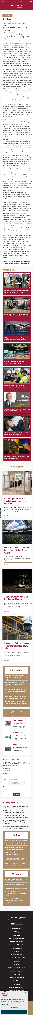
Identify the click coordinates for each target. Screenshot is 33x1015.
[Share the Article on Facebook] (3, 15)
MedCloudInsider (16, 955)
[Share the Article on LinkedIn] (6, 15)
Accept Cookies (14, 1012)
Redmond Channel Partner (16, 968)
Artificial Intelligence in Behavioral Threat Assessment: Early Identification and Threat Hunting (16, 842)
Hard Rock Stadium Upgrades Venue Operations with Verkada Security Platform (17, 550)
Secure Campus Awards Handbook (17, 888)
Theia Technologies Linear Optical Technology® (19, 720)
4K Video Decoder (16, 744)
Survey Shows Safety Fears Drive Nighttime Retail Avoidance (16, 598)
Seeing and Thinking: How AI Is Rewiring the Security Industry (15, 859)
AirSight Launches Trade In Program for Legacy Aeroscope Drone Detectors (16, 338)
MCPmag (16, 951)
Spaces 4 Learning (16, 971)
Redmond (16, 964)
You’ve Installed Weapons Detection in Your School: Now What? (17, 880)
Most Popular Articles (11, 802)
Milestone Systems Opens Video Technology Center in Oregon (14, 362)
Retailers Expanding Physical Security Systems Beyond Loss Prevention (15, 501)
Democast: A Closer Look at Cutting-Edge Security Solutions (17, 864)
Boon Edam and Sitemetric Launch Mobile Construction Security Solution (17, 315)
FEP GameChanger (17, 732)
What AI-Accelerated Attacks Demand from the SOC (14, 853)
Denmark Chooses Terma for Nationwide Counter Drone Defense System (16, 291)
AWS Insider (16, 935)
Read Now (6, 515)
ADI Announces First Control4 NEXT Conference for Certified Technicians (15, 386)
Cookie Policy (5, 1004)
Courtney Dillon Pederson (11, 27)
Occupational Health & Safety (16, 958)
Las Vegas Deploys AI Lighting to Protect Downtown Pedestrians (16, 457)
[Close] (25, 992)
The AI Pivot (16, 981)
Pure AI (16, 961)
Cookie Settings (14, 1007)
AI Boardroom (16, 928)
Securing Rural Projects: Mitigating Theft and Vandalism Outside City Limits (16, 646)
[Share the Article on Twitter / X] (8, 15)
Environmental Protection (16, 945)
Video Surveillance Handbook (15, 884)
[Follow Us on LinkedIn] (3, 2)
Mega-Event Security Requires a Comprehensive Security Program (16, 702)
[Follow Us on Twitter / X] (5, 2)
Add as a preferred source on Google (25, 1)
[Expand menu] (30, 2)
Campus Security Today (16, 938)
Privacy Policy (15, 779)
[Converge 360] (16, 918)
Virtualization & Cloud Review (17, 987)
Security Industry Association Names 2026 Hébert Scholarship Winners (17, 410)
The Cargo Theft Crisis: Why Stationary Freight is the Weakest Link (16, 893)
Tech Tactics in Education (16, 977)
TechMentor (16, 974)
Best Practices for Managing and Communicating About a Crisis (16, 848)
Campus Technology (16, 942)
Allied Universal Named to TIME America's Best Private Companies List (16, 433)
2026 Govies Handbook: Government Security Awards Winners (15, 900)
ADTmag (16, 932)
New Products (16, 712)
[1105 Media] (16, 924)
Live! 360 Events (16, 948)
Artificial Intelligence (16, 670)
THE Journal (16, 984)
